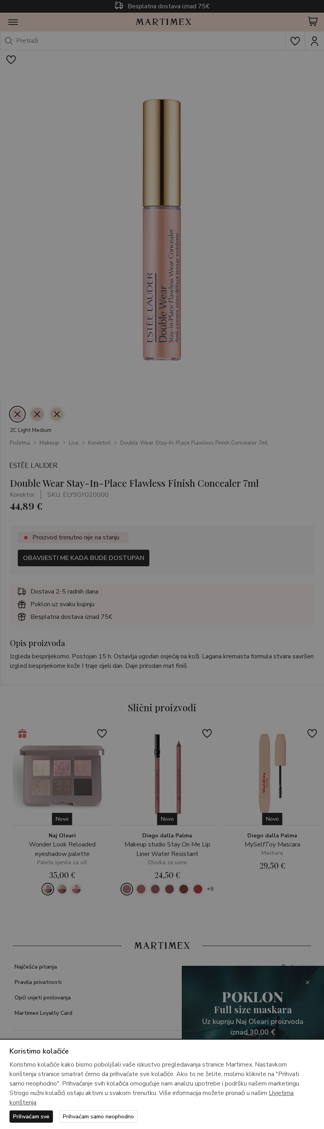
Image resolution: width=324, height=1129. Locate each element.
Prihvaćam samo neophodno (98, 1116)
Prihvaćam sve (31, 1116)
